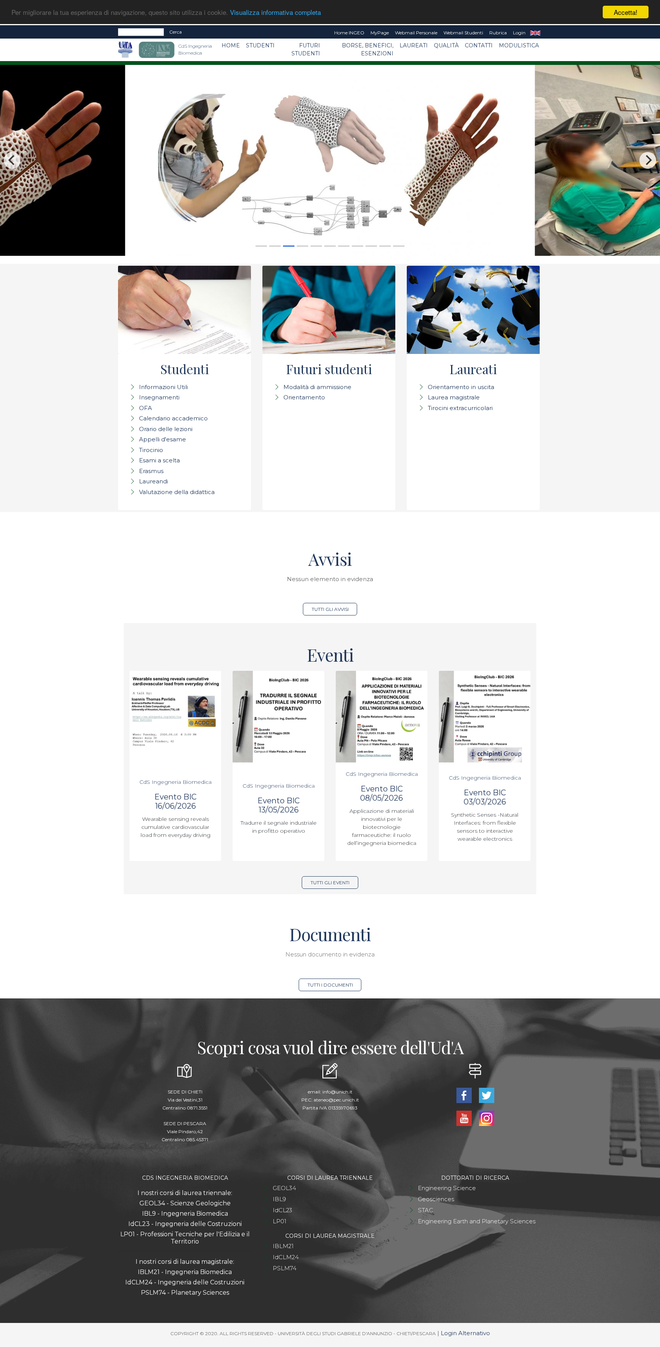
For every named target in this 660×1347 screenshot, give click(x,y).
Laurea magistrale (454, 397)
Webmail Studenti (463, 33)
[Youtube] (464, 1117)
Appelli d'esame (162, 439)
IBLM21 (283, 1246)
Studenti (260, 45)
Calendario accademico (173, 418)
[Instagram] (486, 1117)
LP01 (279, 1221)
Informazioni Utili (163, 387)
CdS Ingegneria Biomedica (175, 781)
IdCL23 (282, 1210)
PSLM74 (284, 1268)
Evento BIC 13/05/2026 (278, 805)
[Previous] (12, 160)
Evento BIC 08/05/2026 (381, 793)
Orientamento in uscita (461, 387)
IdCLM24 (286, 1257)
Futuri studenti (305, 49)
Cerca (175, 32)
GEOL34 (284, 1188)
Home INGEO (349, 33)
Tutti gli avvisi (330, 609)
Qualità (446, 45)
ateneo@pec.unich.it (336, 1100)
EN (535, 33)
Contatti (479, 45)
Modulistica (519, 45)
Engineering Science (447, 1188)
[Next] (647, 160)
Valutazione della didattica (177, 492)
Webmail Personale (416, 33)
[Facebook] (464, 1094)
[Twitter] (486, 1094)
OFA (145, 408)
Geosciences (436, 1199)
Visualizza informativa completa (275, 12)
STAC (425, 1210)
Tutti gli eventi (330, 882)
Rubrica (498, 33)
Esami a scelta (159, 460)
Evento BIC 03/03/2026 (485, 797)
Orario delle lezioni (165, 429)
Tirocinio (151, 450)
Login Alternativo (465, 1333)
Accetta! (625, 12)
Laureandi (153, 481)
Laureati (414, 45)
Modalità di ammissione (317, 387)
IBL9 (279, 1199)
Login (519, 33)
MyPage (379, 33)
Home (231, 45)
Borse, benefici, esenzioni (367, 49)
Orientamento (304, 397)
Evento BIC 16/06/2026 (175, 801)
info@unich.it (337, 1092)
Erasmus (151, 471)
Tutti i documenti (330, 985)
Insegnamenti (159, 397)
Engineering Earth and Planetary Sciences (476, 1221)
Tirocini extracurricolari (460, 408)
